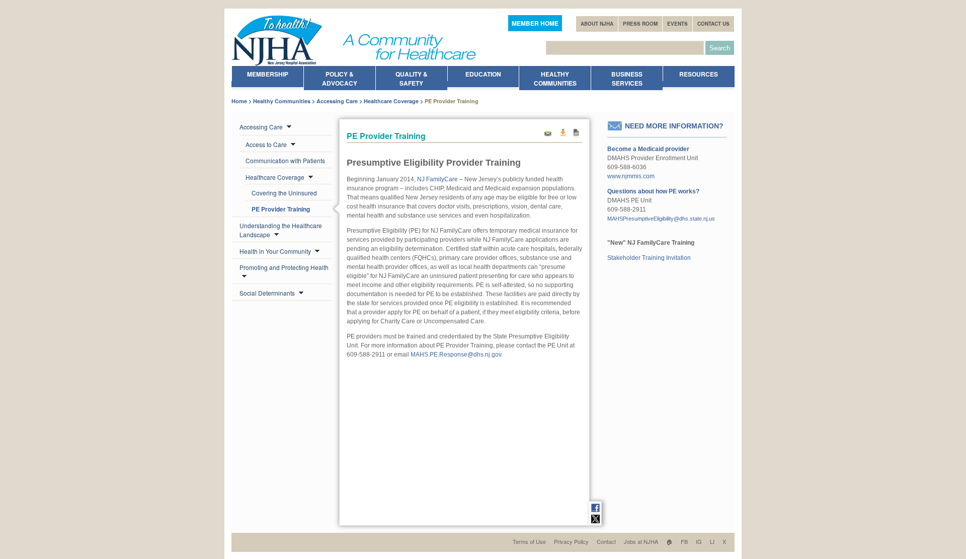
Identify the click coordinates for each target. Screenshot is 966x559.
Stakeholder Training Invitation (649, 257)
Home (239, 101)
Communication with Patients (285, 160)
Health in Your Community (275, 251)
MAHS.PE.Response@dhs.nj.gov (456, 354)
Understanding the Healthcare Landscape (280, 230)
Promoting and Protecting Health (284, 267)
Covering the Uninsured (284, 192)
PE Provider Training (281, 209)
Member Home (535, 23)
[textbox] (625, 48)
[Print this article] (562, 136)
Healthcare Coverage (391, 101)
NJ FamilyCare (437, 179)
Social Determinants (267, 293)
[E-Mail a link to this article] (547, 136)
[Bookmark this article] (576, 136)
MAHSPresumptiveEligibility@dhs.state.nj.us (661, 219)
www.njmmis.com (631, 176)
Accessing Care (337, 101)
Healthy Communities (281, 101)
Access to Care (267, 144)
